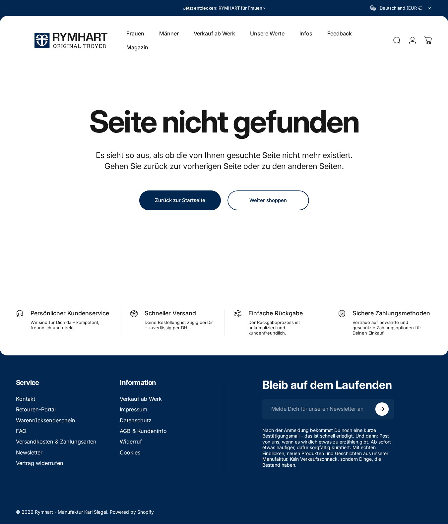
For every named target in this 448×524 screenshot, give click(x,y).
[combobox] (401, 8)
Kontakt (25, 398)
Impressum (133, 409)
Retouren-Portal (36, 409)
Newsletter (29, 452)
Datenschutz (136, 420)
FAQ (21, 431)
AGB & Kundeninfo (143, 431)
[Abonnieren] (382, 409)
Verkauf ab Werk (141, 398)
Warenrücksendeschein (45, 420)
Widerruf (131, 441)
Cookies (130, 452)
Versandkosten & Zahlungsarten (56, 441)
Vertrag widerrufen (39, 463)
